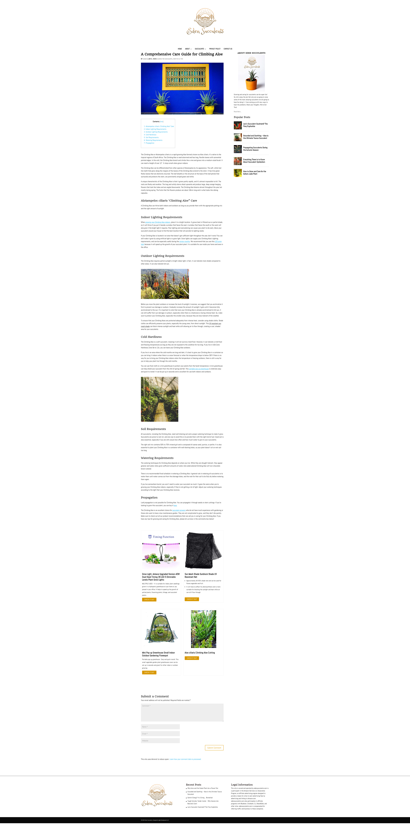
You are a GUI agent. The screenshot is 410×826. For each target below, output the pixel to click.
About (187, 49)
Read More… (238, 111)
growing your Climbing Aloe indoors (157, 222)
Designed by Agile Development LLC (161, 820)
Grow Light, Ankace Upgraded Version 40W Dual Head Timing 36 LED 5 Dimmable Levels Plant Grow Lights (161, 576)
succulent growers (179, 510)
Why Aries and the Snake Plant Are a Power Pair (202, 788)
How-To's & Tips (178, 59)
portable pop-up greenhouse (199, 369)
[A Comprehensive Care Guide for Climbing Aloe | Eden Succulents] (161, 550)
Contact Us (228, 49)
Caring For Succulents (165, 59)
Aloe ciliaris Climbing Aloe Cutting (200, 652)
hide (161, 122)
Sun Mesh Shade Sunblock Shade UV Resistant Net (201, 575)
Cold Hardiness (150, 134)
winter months (184, 241)
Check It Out (149, 599)
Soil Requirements (151, 137)
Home (180, 49)
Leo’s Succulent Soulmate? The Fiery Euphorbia (202, 807)
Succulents (199, 49)
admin (145, 59)
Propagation (149, 143)
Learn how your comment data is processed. (185, 759)
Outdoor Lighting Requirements (156, 132)
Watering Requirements (153, 140)
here (175, 505)
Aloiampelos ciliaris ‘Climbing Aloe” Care (159, 126)
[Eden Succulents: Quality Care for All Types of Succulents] (205, 34)
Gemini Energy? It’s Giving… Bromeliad (199, 797)
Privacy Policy (214, 49)
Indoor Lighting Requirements (155, 129)
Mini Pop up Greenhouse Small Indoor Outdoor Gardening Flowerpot (158, 654)
